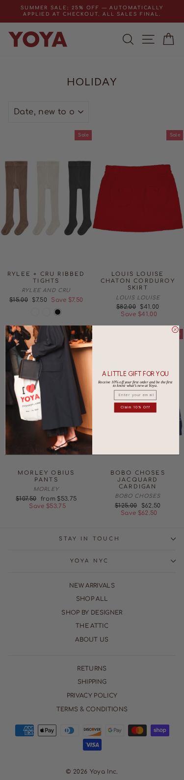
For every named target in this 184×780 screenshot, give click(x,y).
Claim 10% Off (135, 407)
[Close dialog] (175, 329)
